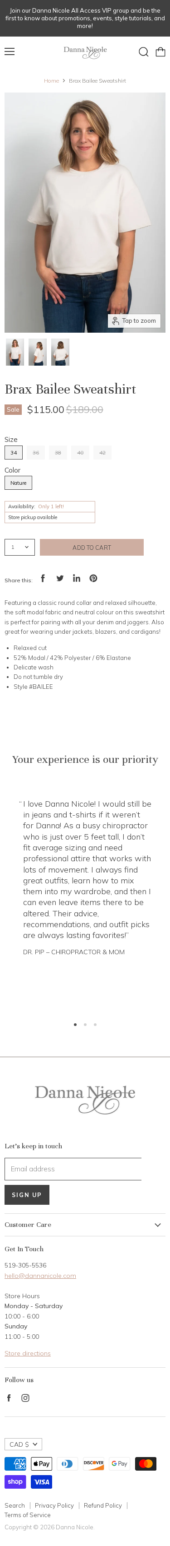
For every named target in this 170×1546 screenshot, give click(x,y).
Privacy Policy (54, 1505)
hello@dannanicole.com (40, 1276)
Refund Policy (103, 1505)
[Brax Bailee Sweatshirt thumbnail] (15, 352)
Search (15, 1505)
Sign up (27, 1194)
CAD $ (19, 1444)
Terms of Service (28, 1514)
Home (51, 81)
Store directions (28, 1353)
